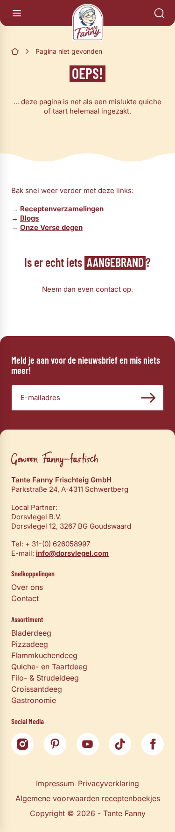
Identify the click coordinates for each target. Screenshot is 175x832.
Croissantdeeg (36, 689)
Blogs (29, 218)
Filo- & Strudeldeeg (45, 677)
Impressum (55, 783)
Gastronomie (33, 700)
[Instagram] (22, 744)
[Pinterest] (55, 744)
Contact (25, 598)
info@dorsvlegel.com (72, 553)
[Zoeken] (159, 13)
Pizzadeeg (29, 644)
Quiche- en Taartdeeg (49, 666)
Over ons (27, 587)
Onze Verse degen (51, 227)
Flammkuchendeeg (44, 655)
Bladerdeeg (31, 633)
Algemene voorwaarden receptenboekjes (87, 798)
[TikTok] (120, 744)
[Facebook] (152, 744)
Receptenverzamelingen (62, 208)
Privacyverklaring (108, 783)
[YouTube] (88, 744)
